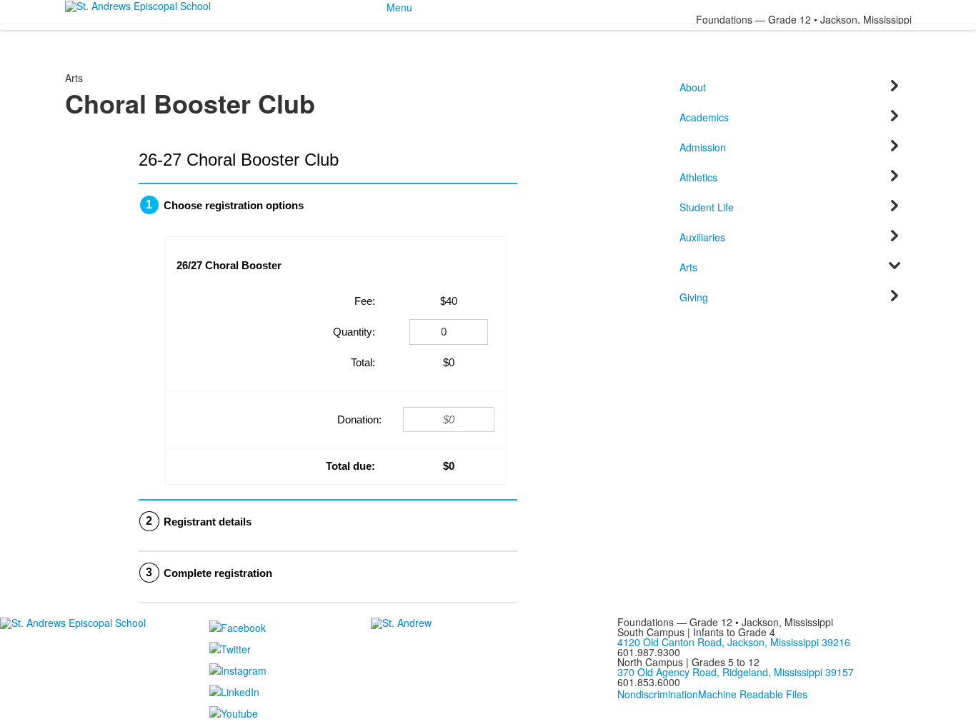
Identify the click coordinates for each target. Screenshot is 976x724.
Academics (704, 117)
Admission (702, 147)
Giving (693, 297)
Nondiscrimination (657, 694)
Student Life (706, 207)
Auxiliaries (702, 237)
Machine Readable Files (752, 694)
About (692, 87)
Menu (399, 7)
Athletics (698, 177)
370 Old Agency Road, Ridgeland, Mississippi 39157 (735, 672)
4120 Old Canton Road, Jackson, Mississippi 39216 (733, 642)
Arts (688, 267)
